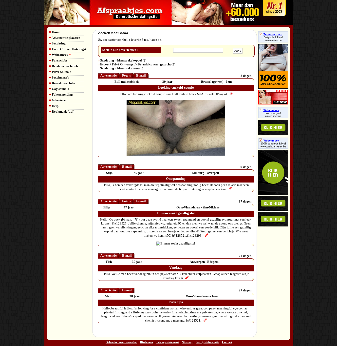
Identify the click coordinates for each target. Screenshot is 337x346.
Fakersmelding (62, 94)
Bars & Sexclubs (63, 83)
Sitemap (187, 342)
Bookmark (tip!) (62, 111)
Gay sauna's (60, 89)
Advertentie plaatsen (65, 38)
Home (55, 32)
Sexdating (58, 43)
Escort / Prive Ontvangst (68, 49)
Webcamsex (61, 55)
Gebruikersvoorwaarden (121, 342)
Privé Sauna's (61, 72)
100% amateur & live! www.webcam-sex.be (273, 145)
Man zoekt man (128, 68)
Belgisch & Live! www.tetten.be (273, 39)
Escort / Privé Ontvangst (117, 64)
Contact (227, 342)
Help (54, 106)
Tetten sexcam (272, 34)
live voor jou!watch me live (273, 115)
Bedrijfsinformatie (207, 342)
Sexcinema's (60, 77)
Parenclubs (59, 60)
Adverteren (59, 100)
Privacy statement (167, 342)
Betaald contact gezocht (154, 64)
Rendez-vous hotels (64, 66)
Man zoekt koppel (129, 60)
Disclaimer (146, 342)
